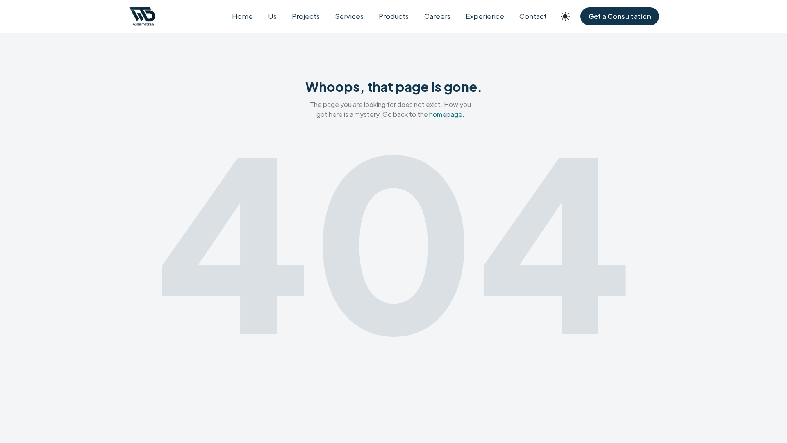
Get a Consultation (620, 16)
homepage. (446, 114)
